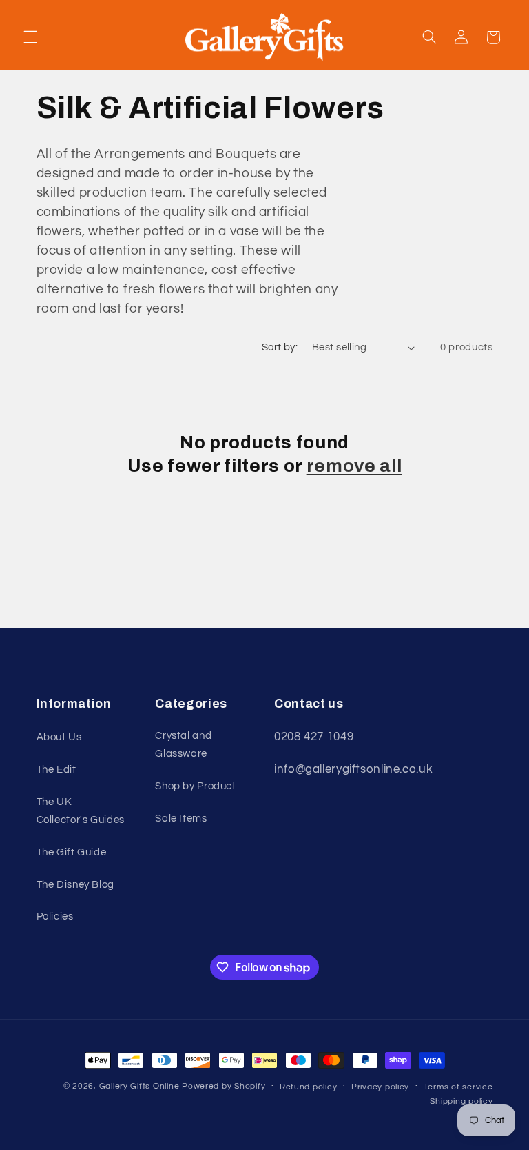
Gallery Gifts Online (140, 1086)
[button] (30, 37)
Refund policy (309, 1087)
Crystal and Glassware (183, 745)
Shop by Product (195, 786)
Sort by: (280, 347)
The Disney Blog (75, 885)
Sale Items (181, 818)
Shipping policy (461, 1101)
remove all (354, 466)
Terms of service (458, 1087)
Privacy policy (380, 1087)
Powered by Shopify (223, 1086)
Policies (55, 916)
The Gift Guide (72, 852)
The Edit (56, 769)
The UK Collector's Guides (81, 811)
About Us (59, 737)
